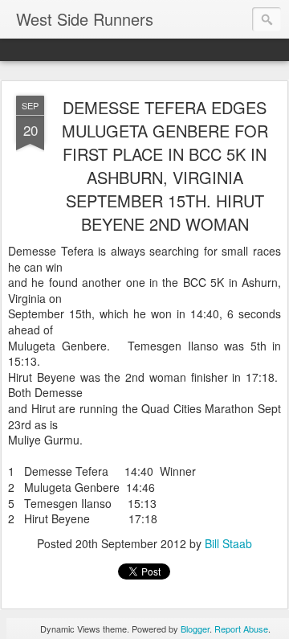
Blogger (195, 628)
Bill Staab (228, 543)
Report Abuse (241, 628)
